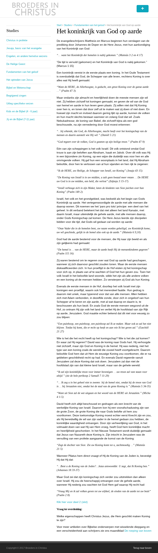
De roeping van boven (137, 530)
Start (59, 25)
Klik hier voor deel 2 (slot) (72, 502)
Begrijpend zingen (16, 95)
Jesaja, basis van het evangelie (24, 48)
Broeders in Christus (35, 8)
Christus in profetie (16, 40)
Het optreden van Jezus (19, 79)
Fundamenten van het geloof (89, 25)
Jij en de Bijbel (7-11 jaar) (20, 119)
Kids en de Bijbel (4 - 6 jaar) (21, 111)
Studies (68, 25)
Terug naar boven (142, 548)
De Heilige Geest (15, 64)
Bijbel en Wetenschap (18, 87)
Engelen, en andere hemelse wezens (26, 56)
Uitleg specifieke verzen (19, 103)
